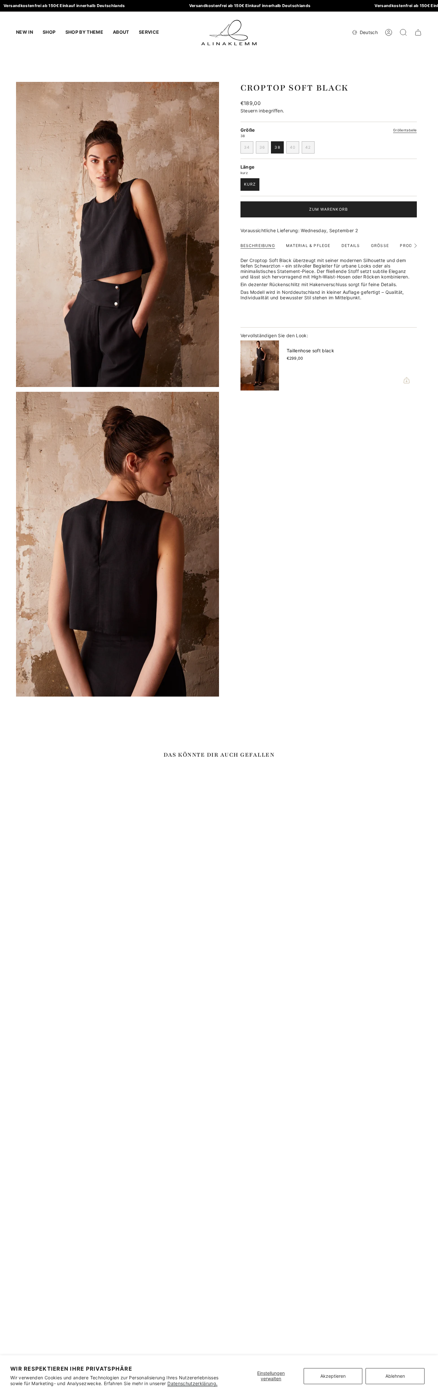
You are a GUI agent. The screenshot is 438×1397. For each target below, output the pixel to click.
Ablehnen (395, 1376)
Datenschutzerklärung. (192, 1383)
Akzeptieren (333, 1376)
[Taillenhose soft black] (259, 365)
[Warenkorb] (418, 32)
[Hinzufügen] (406, 380)
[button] (49, 32)
